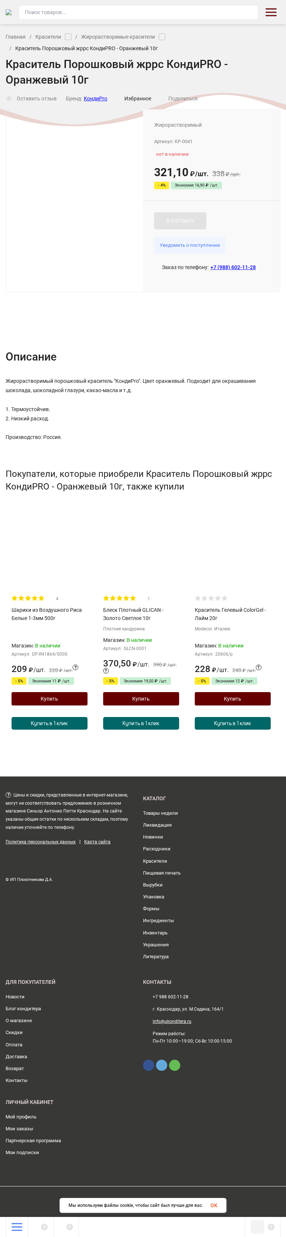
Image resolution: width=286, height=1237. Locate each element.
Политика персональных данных (41, 841)
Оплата (14, 1044)
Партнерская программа (33, 1140)
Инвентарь (155, 933)
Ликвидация (157, 825)
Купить (49, 699)
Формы (151, 908)
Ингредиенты (158, 920)
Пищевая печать (162, 873)
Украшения (156, 944)
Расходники (157, 849)
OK (213, 1205)
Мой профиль (21, 1117)
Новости (15, 996)
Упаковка (153, 897)
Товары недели (160, 813)
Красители (48, 36)
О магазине (19, 1020)
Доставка (16, 1056)
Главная (16, 36)
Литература (156, 956)
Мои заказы (19, 1128)
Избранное (137, 98)
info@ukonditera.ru (172, 1021)
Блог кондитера (23, 1008)
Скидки (14, 1032)
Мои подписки (22, 1152)
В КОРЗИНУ (180, 221)
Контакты (17, 1080)
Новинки (153, 837)
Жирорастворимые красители (118, 36)
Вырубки (153, 885)
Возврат (15, 1068)
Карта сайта (97, 841)
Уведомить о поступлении (190, 245)
